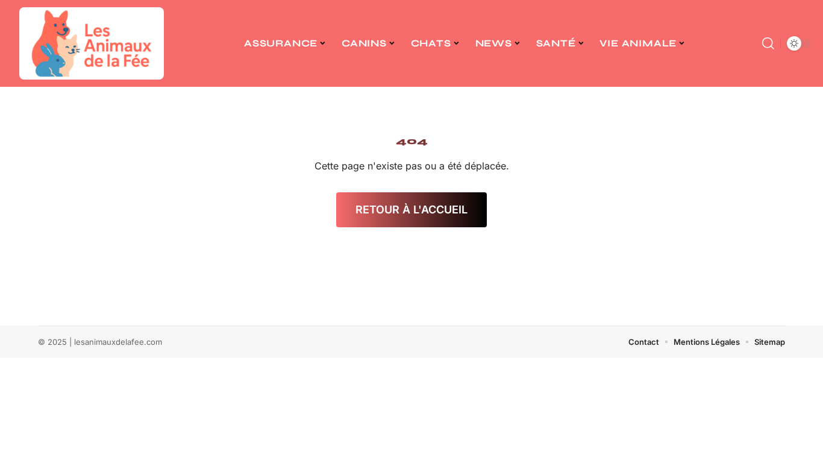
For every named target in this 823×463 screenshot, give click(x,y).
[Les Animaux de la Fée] (91, 43)
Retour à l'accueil (411, 209)
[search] (768, 43)
